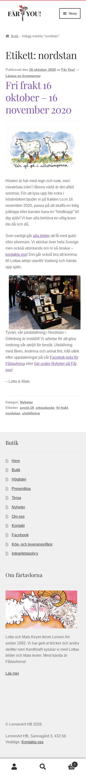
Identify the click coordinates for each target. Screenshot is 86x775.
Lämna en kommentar (23, 76)
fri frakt (62, 408)
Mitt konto (14, 767)
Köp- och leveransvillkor (32, 544)
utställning (31, 413)
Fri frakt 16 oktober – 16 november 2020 (38, 97)
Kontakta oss (32, 742)
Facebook (20, 535)
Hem (16, 461)
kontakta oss (16, 254)
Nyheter (26, 402)
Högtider (19, 479)
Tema (16, 498)
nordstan (12, 413)
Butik (14, 36)
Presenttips (21, 489)
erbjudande (45, 408)
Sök (43, 767)
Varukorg (66, 763)
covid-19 (27, 408)
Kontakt (18, 526)
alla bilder (41, 236)
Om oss (18, 516)
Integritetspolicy (25, 553)
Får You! (68, 70)
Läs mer (12, 673)
